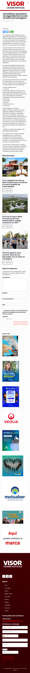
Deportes (7, 608)
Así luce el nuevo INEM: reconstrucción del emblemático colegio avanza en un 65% (12, 219)
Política (7, 599)
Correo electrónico (8, 299)
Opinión (7, 602)
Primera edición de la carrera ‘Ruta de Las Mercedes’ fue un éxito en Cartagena (13, 256)
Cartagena (8, 588)
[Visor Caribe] (15, 5)
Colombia (7, 596)
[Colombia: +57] (4, 635)
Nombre (5, 293)
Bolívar (6, 591)
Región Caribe (8, 594)
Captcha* (5, 316)
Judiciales (7, 605)
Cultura (7, 611)
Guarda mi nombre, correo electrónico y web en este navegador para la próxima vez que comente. (15, 312)
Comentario (6, 277)
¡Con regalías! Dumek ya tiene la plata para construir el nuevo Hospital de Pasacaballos (14, 183)
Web (3, 304)
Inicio (6, 585)
